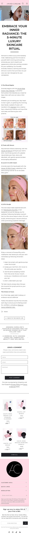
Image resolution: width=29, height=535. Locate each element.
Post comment (14, 377)
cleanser (13, 107)
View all (14, 454)
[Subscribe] (27, 495)
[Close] (26, 509)
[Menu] (2, 3)
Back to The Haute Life (15, 318)
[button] (23, 3)
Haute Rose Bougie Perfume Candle (21, 442)
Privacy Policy (15, 384)
